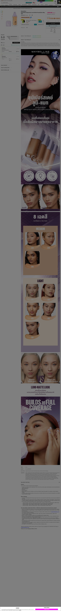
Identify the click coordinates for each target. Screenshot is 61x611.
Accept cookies (46, 609)
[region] (30, 609)
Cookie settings (46, 607)
